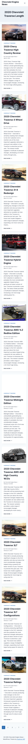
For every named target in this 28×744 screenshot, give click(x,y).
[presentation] (14, 32)
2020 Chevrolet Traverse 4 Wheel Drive (13, 119)
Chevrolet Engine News (11, 56)
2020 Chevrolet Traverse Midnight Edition (13, 399)
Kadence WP (21, 739)
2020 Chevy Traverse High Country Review (12, 49)
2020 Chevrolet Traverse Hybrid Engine (12, 259)
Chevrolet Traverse (9, 43)
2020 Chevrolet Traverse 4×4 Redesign (12, 189)
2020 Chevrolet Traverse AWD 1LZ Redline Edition (13, 330)
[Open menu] (24, 3)
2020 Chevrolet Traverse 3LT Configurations (12, 612)
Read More (8, 88)
